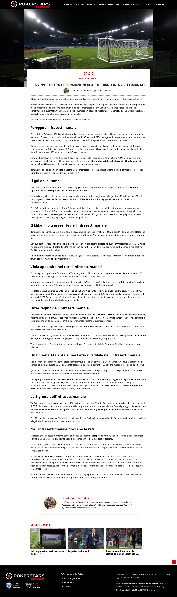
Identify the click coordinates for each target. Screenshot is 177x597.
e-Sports (147, 4)
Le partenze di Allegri (78, 551)
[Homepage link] (30, 4)
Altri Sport (113, 4)
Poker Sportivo (130, 4)
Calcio (79, 4)
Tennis (101, 4)
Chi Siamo (66, 586)
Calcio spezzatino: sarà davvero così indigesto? (48, 552)
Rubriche (160, 4)
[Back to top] (174, 562)
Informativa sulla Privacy (73, 574)
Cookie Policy (67, 582)
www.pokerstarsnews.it (130, 584)
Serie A (94, 78)
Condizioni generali (70, 578)
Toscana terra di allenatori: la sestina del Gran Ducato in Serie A (122, 552)
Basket (90, 4)
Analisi (85, 78)
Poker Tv (68, 4)
